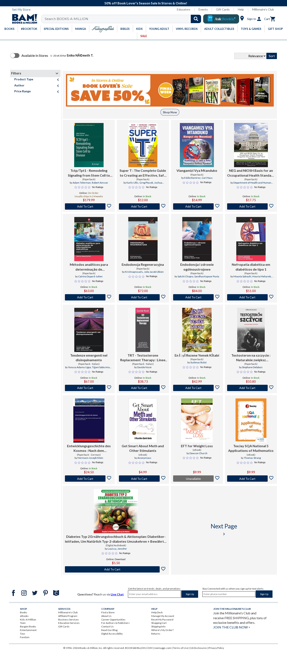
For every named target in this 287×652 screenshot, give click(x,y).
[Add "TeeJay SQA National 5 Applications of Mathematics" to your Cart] (251, 478)
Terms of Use (180, 647)
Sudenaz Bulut (198, 362)
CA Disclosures (198, 647)
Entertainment (28, 630)
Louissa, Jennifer (117, 548)
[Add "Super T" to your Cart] (143, 206)
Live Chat (117, 594)
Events (203, 9)
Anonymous (144, 457)
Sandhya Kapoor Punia (206, 276)
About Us (106, 616)
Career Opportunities (113, 619)
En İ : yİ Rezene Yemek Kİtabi (197, 355)
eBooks (24, 616)
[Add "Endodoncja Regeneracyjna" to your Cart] (143, 297)
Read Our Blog (109, 630)
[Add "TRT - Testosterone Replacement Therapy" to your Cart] (143, 388)
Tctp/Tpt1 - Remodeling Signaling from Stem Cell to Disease (89, 173)
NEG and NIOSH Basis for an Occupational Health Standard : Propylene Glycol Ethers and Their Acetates (251, 173)
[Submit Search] (196, 19)
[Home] (23, 19)
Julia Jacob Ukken (154, 271)
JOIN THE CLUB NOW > (231, 627)
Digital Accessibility (112, 633)
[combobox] (123, 19)
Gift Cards (223, 9)
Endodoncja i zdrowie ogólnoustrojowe (197, 266)
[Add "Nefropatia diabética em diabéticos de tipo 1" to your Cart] (251, 297)
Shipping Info (158, 626)
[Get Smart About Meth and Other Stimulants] (143, 420)
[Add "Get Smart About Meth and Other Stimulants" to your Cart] (143, 478)
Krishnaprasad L (134, 271)
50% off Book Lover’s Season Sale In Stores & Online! (145, 3)
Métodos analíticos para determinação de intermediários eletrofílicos (88, 267)
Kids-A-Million (28, 619)
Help (241, 9)
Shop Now (170, 112)
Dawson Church (198, 453)
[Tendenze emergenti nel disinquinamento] (89, 330)
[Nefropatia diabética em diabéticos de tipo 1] (251, 239)
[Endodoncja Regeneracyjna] (143, 239)
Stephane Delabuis (252, 367)
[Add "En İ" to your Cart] (197, 388)
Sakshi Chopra (185, 276)
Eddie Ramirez (192, 177)
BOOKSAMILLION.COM (138, 647)
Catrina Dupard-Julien (90, 276)
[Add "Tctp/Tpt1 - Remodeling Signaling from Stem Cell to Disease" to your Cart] (89, 206)
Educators (183, 9)
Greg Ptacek (146, 182)
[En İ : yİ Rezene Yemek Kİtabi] (197, 330)
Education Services (69, 622)
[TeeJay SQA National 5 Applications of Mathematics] (250, 420)
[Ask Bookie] (221, 19)
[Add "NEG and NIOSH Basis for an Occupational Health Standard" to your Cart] (251, 206)
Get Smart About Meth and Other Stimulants (143, 448)
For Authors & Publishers (115, 622)
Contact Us (107, 626)
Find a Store (108, 612)
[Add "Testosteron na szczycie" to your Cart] (251, 388)
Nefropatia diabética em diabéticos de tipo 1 (251, 266)
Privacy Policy (216, 647)
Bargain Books (28, 626)
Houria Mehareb (261, 276)
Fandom (24, 637)
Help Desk (157, 612)
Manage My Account (162, 616)
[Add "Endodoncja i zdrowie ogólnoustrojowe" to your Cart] (197, 297)
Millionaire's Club (263, 9)
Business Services (68, 619)
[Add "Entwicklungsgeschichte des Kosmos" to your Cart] (89, 478)
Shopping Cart (159, 622)
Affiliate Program (67, 616)
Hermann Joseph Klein (90, 457)
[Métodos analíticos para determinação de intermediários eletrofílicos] (89, 239)
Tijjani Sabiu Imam (102, 367)
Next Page (224, 529)
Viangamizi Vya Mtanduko (196, 170)
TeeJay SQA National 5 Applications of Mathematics (251, 448)
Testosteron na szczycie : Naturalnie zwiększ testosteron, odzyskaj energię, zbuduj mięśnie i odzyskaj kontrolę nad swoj (250, 357)
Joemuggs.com (162, 647)
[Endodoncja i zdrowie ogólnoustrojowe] (197, 239)
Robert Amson (100, 182)
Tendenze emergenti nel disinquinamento (88, 357)
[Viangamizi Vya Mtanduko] (197, 145)
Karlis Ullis (132, 182)
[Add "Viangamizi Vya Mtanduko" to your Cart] (197, 206)
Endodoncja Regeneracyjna (143, 264)
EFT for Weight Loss (197, 446)
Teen (23, 622)
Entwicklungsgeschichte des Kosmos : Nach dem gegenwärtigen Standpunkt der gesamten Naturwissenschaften (89, 448)
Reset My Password (162, 619)
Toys (22, 633)
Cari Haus (207, 177)
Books (23, 612)
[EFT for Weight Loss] (197, 420)
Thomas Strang (252, 457)
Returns (155, 633)
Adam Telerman (82, 182)
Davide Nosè (144, 367)
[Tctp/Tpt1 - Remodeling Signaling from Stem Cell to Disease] (89, 145)
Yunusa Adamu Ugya (79, 367)
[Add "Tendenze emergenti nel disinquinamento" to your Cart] (89, 388)
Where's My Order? (162, 630)
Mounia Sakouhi (242, 276)
